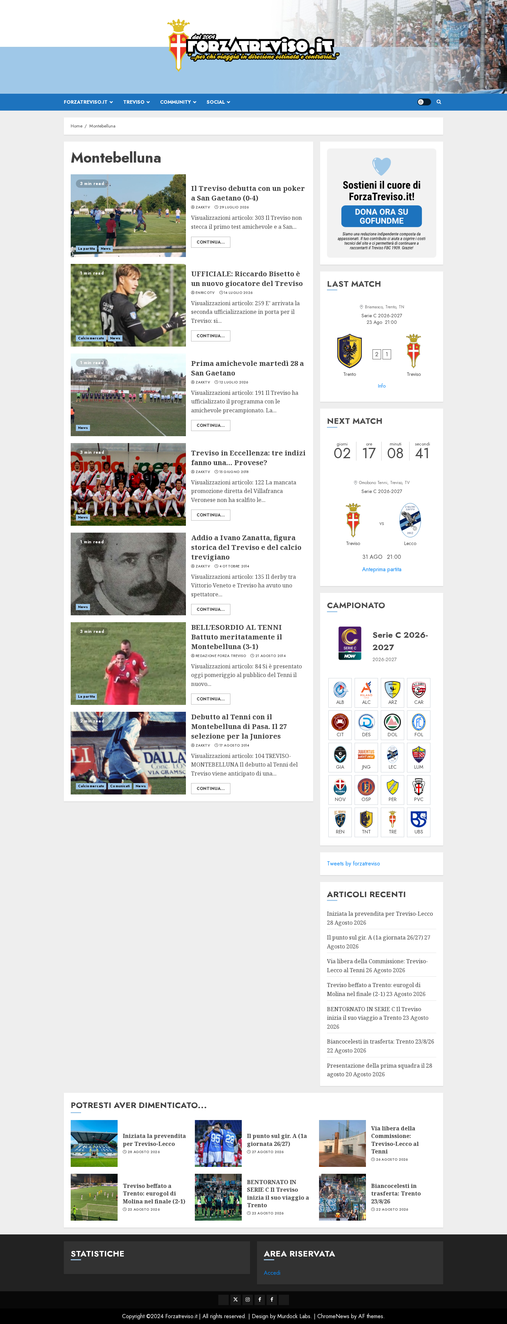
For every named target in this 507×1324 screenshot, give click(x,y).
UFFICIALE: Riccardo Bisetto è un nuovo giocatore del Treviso (247, 278)
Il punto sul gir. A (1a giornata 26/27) (375, 937)
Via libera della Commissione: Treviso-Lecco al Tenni (395, 1140)
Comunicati (120, 786)
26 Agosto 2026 (392, 1159)
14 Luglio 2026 (238, 292)
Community (175, 102)
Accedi (272, 1273)
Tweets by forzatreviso (353, 864)
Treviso (134, 102)
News (106, 248)
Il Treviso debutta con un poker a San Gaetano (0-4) (248, 193)
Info (382, 385)
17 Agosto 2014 (234, 745)
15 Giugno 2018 (234, 472)
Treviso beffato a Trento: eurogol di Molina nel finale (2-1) (154, 1193)
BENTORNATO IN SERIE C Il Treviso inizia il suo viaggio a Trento (278, 1193)
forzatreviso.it (86, 102)
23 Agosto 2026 (144, 1209)
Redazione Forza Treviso (221, 656)
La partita (86, 248)
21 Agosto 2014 (270, 656)
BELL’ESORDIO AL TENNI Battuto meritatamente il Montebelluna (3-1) (236, 637)
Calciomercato (91, 338)
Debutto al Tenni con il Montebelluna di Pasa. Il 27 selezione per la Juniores (239, 726)
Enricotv (205, 292)
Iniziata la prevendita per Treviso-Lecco (380, 913)
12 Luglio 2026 (233, 382)
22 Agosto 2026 (392, 1209)
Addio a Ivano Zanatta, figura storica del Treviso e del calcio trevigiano (246, 547)
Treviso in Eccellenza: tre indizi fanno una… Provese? (248, 457)
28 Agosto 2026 (144, 1152)
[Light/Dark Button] (424, 102)
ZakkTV (203, 207)
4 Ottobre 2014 (234, 566)
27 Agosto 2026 (268, 1152)
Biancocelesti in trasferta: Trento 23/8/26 (380, 1041)
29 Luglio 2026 (234, 207)
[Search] (439, 102)
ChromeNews (333, 1316)
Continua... (211, 242)
